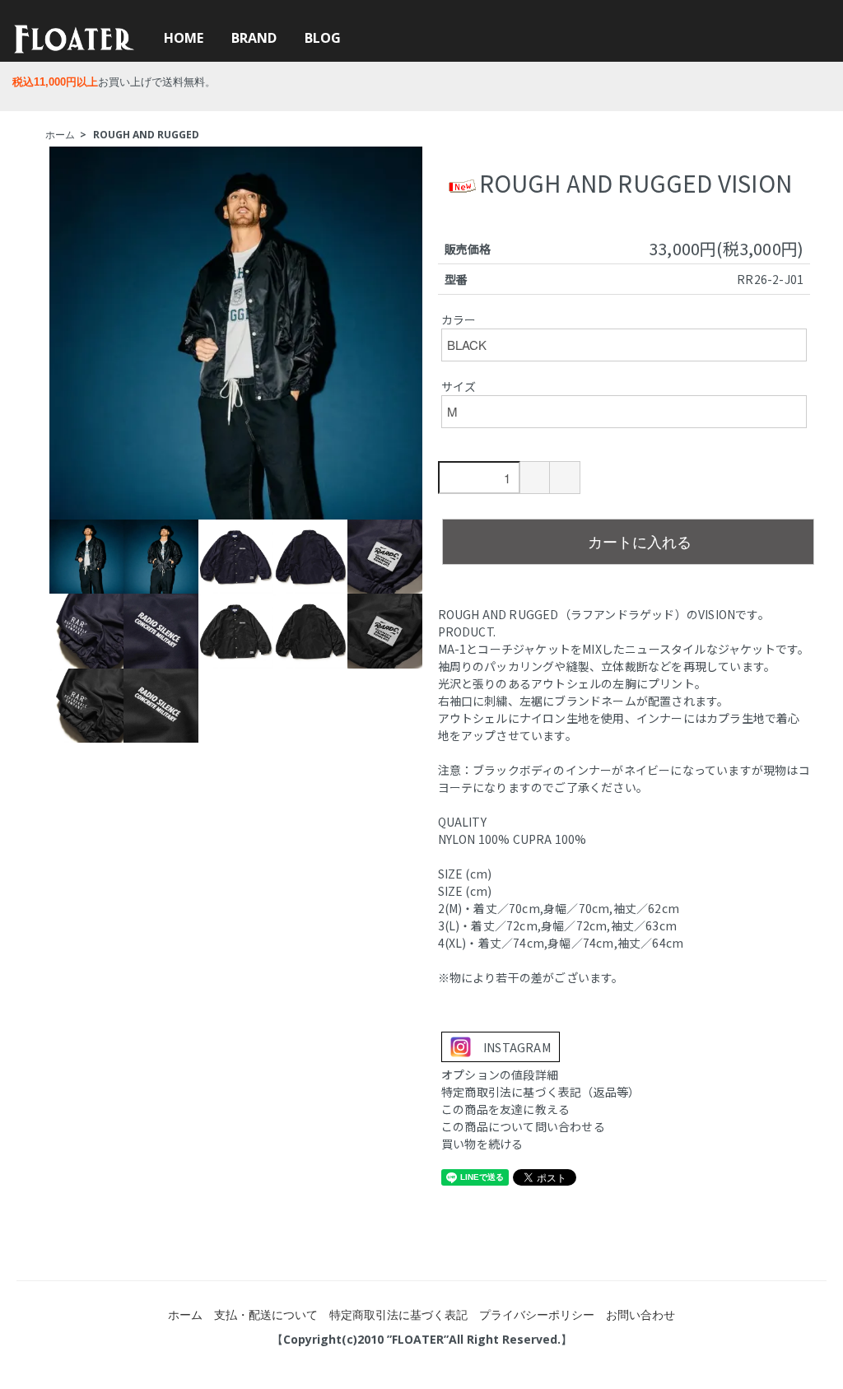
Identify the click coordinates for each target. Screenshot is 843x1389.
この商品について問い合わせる (523, 1126)
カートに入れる (640, 541)
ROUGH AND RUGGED (146, 135)
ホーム (60, 135)
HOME (183, 38)
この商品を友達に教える (505, 1109)
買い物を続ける (482, 1143)
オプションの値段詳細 (499, 1074)
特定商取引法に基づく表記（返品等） (540, 1092)
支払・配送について (266, 1314)
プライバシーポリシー (536, 1314)
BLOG (323, 38)
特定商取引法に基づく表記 (398, 1314)
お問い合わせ (640, 1314)
